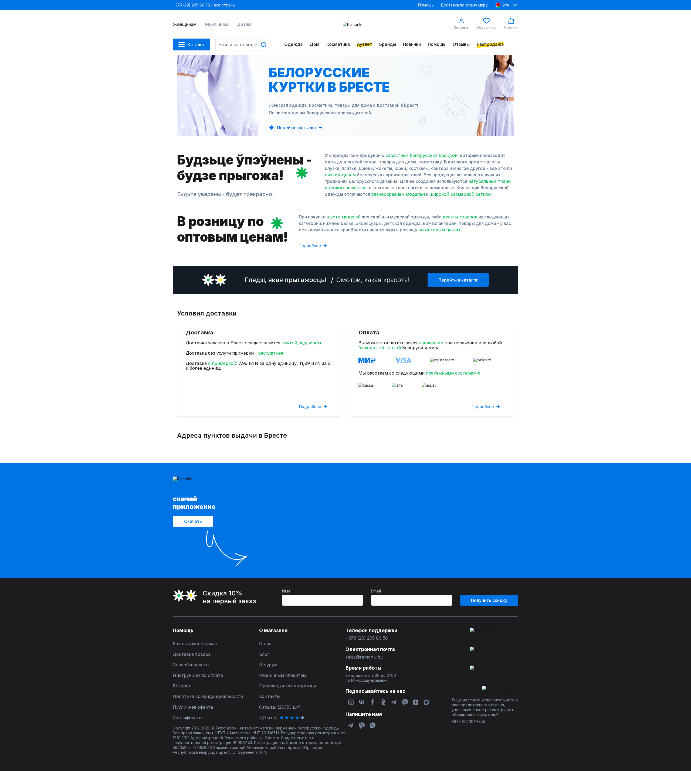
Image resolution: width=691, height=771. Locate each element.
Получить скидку (489, 600)
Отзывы (461, 44)
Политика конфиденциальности (208, 696)
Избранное (486, 27)
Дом (314, 44)
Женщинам (185, 24)
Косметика (338, 44)
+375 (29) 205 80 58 (367, 638)
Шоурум (268, 664)
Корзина (511, 27)
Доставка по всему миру (464, 5)
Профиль (461, 27)
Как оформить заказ (195, 643)
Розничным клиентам (282, 675)
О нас (265, 643)
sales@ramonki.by (364, 657)
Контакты (269, 696)
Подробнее (310, 245)
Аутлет (364, 44)
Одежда (293, 44)
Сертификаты (187, 717)
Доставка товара (192, 654)
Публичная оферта (193, 707)
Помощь (426, 5)
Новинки (412, 44)
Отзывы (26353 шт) (280, 707)
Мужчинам (216, 24)
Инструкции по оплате (198, 675)
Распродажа (490, 44)
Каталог (196, 44)
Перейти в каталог (458, 280)
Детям (244, 24)
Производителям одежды (287, 685)
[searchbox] (242, 44)
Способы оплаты (191, 664)
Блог (264, 654)
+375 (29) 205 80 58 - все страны (204, 5)
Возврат (182, 685)
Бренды (387, 44)
